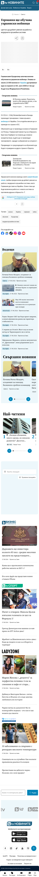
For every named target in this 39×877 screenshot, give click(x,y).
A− (3, 69)
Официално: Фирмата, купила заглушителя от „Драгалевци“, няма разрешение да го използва (19, 342)
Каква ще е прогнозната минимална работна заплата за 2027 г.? (18, 566)
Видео (29, 8)
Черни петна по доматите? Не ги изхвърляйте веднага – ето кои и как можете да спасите (18, 710)
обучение (5, 217)
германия (27, 212)
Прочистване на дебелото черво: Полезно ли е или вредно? (16, 771)
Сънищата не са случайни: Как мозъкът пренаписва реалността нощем (19, 760)
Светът (23, 14)
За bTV (5, 856)
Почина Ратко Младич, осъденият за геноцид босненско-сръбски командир (17, 275)
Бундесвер (14, 217)
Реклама (12, 856)
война (34, 212)
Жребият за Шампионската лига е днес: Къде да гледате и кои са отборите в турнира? (19, 642)
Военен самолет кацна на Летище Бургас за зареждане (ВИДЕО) (26, 287)
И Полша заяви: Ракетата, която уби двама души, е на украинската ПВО (25, 101)
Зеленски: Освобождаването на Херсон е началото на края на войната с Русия (24, 162)
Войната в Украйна (19, 8)
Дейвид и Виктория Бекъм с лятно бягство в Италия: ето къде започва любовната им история (17, 697)
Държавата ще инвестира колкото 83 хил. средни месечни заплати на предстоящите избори (19, 552)
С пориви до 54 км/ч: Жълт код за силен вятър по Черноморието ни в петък (17, 330)
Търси (34, 793)
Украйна (18, 212)
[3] (37, 3)
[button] (11, 399)
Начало (16, 14)
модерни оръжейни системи (10, 221)
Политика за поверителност (26, 856)
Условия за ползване (15, 863)
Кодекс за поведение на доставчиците (19, 860)
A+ (8, 69)
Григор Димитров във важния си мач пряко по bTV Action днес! (18, 629)
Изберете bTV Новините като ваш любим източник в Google (21, 197)
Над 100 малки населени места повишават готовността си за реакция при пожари (25, 303)
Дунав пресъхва (6, 8)
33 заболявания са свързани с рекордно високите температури (19, 748)
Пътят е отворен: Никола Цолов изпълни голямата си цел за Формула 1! (18, 615)
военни (10, 212)
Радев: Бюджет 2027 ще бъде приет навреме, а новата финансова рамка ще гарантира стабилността (19, 318)
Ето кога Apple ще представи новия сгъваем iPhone (17, 577)
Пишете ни (27, 863)
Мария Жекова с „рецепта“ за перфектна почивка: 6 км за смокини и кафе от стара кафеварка (17, 681)
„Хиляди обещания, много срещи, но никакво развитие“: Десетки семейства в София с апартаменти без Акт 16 (18, 438)
